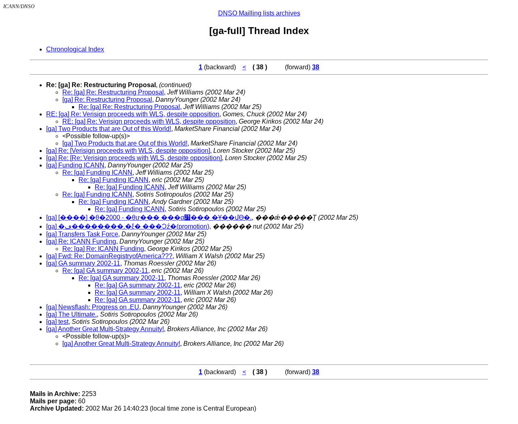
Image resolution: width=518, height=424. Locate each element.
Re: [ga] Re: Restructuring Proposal (113, 92)
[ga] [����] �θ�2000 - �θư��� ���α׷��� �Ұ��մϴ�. (149, 217)
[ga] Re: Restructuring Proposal (107, 99)
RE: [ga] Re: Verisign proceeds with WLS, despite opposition (132, 114)
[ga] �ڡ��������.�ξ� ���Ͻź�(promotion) (127, 226)
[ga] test (57, 321)
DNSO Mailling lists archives (259, 13)
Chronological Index (75, 49)
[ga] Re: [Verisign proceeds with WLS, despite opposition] (128, 150)
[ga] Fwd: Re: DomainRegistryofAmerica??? (109, 256)
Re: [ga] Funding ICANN (97, 172)
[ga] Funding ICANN (75, 165)
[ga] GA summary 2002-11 (83, 263)
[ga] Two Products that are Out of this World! (108, 128)
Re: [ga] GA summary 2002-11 (105, 270)
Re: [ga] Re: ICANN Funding (103, 248)
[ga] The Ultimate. (71, 314)
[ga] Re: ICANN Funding (81, 241)
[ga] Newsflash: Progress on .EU (92, 307)
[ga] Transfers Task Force (82, 234)
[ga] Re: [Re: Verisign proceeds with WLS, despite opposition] (134, 157)
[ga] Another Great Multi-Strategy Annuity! (105, 328)
